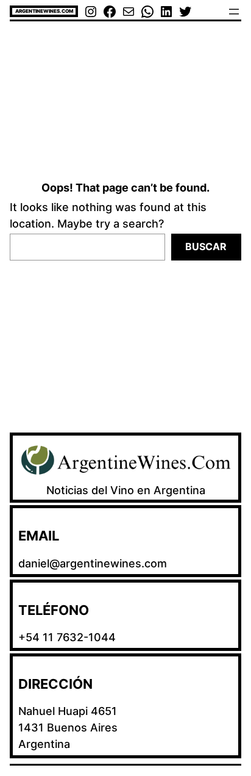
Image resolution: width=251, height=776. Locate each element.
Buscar (206, 246)
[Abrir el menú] (234, 11)
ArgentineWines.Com (44, 11)
